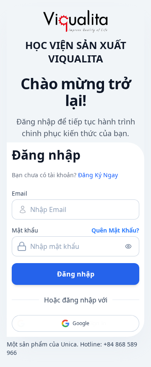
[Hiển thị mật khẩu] (128, 246)
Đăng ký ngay (98, 175)
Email (19, 193)
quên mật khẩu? (115, 230)
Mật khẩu (25, 230)
